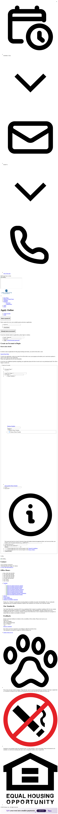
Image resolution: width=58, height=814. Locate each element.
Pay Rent (8, 303)
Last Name (7, 374)
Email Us (11, 567)
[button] (30, 541)
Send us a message (7, 626)
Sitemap (5, 595)
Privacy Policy (31, 549)
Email (6, 487)
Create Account (8, 551)
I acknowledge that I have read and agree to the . (22, 548)
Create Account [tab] (6, 313)
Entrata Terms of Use (8, 632)
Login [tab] (4, 314)
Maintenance (9, 304)
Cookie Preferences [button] (7, 598)
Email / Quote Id (7, 337)
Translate (5, 583)
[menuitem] (30, 298)
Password (5, 338)
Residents (5, 301)
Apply (4, 305)
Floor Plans (5, 297)
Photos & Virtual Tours (8, 299)
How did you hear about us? (11, 545)
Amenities (5, 300)
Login (5, 340)
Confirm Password (9, 544)
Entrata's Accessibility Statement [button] (10, 599)
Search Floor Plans (5, 354)
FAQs (4, 306)
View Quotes (6, 327)
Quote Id (5, 324)
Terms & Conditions (32, 548)
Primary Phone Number (15, 432)
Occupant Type (8, 369)
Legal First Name (9, 373)
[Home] (7, 294)
